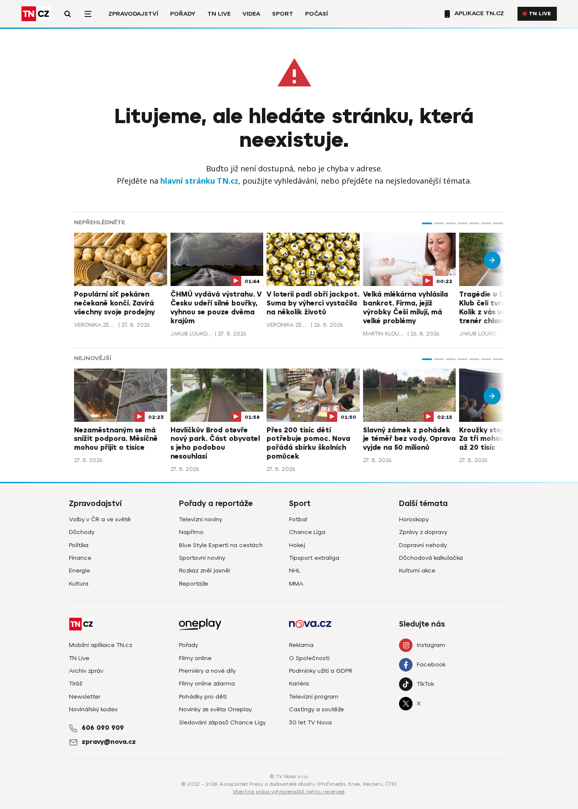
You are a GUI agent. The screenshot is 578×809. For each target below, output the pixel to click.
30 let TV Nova (310, 722)
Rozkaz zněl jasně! (204, 570)
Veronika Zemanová (95, 325)
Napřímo (191, 532)
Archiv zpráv (86, 670)
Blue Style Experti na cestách (221, 545)
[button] (427, 223)
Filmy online (195, 658)
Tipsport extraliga (314, 557)
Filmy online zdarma (207, 683)
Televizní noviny (200, 519)
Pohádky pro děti (203, 696)
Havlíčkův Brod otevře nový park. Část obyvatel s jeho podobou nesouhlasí (215, 443)
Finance (80, 557)
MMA (296, 583)
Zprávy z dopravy (423, 532)
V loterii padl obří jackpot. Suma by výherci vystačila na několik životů (313, 303)
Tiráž (75, 683)
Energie (79, 570)
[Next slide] (492, 260)
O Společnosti (309, 658)
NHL (294, 570)
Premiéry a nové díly (207, 670)
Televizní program (314, 696)
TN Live (219, 13)
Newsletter (85, 696)
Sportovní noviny (202, 557)
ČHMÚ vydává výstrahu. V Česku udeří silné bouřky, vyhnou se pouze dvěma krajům (216, 308)
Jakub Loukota (192, 333)
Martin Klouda (384, 333)
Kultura (78, 583)
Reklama (301, 645)
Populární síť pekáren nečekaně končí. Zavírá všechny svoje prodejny (114, 303)
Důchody (81, 532)
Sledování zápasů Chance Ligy (222, 722)
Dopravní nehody (423, 545)
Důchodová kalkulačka (431, 557)
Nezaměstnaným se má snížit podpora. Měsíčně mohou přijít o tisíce (116, 439)
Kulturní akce (417, 570)
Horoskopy (414, 519)
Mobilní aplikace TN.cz (100, 645)
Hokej (297, 545)
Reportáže (193, 583)
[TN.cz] (36, 13)
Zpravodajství (133, 13)
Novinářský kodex (93, 709)
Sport (282, 13)
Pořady (182, 13)
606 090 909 (103, 727)
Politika (78, 545)
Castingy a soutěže (316, 709)
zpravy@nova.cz (109, 741)
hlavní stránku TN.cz (199, 181)
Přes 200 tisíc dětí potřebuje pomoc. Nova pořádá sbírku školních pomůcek (308, 443)
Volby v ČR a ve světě (100, 519)
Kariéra (299, 683)
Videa (251, 13)
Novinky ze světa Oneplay (215, 709)
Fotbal (298, 519)
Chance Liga (307, 532)
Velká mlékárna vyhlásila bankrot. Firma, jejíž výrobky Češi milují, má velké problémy (405, 308)
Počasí (316, 13)
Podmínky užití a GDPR (320, 670)
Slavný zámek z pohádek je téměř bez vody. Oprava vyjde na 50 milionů (409, 439)
